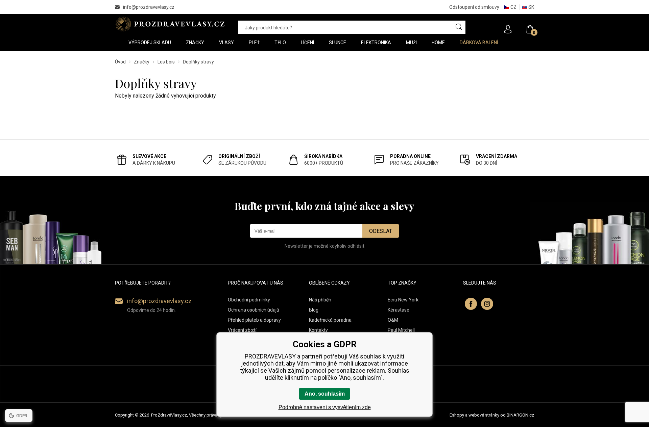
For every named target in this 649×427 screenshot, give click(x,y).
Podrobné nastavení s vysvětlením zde (325, 407)
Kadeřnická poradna (330, 320)
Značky (141, 61)
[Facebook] (471, 304)
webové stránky (483, 415)
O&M (393, 320)
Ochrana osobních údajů (253, 310)
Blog (313, 310)
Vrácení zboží (242, 330)
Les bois (166, 61)
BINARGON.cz (520, 415)
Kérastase (398, 310)
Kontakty (318, 330)
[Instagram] (487, 304)
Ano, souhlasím (325, 394)
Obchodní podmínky (249, 299)
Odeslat (380, 231)
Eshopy (457, 415)
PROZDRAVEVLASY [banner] (170, 24)
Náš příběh (320, 299)
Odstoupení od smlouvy (474, 7)
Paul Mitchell (401, 330)
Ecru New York (403, 299)
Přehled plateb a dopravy (254, 320)
